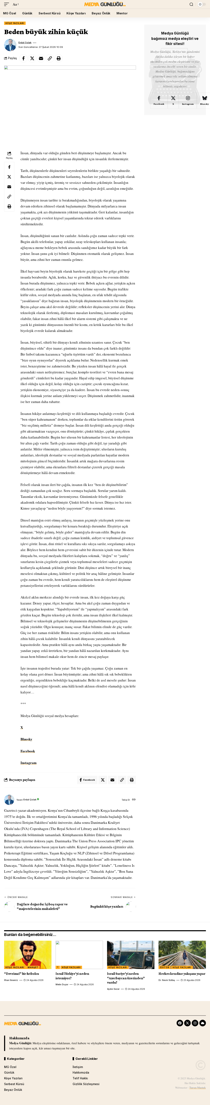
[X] (173, 101)
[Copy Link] (50, 58)
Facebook (28, 751)
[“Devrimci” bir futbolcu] (27, 955)
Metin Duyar (62, 984)
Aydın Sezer (113, 989)
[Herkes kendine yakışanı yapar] (182, 955)
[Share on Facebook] (23, 58)
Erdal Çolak (24, 42)
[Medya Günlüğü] (105, 4)
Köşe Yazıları (15, 23)
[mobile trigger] (7, 4)
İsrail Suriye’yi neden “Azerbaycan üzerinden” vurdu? (126, 978)
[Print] (59, 58)
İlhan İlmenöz (11, 980)
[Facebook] (159, 101)
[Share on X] (32, 58)
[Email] (41, 58)
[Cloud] (202, 1023)
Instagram (29, 762)
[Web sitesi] (134, 800)
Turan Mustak (197, 1087)
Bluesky (26, 739)
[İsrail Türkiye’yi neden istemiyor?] (79, 955)
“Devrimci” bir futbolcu (21, 974)
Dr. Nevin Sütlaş (167, 980)
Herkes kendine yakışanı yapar (182, 974)
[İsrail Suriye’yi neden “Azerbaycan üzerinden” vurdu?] (130, 955)
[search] (191, 4)
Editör (164, 967)
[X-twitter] (187, 1023)
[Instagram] (188, 101)
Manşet (33, 967)
